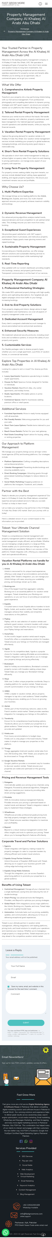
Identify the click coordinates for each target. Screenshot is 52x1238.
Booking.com (7, 198)
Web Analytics (27, 1169)
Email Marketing (27, 1181)
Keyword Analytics (27, 1185)
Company (38, 280)
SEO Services (27, 1156)
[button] (5, 1232)
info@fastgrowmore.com (31, 1213)
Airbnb (43, 196)
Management (37, 246)
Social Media (27, 1165)
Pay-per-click (27, 1161)
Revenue (21, 213)
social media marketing (27, 1117)
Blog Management (27, 1194)
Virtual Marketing (27, 1176)
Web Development (27, 1174)
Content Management (27, 1190)
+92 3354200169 (31, 1205)
